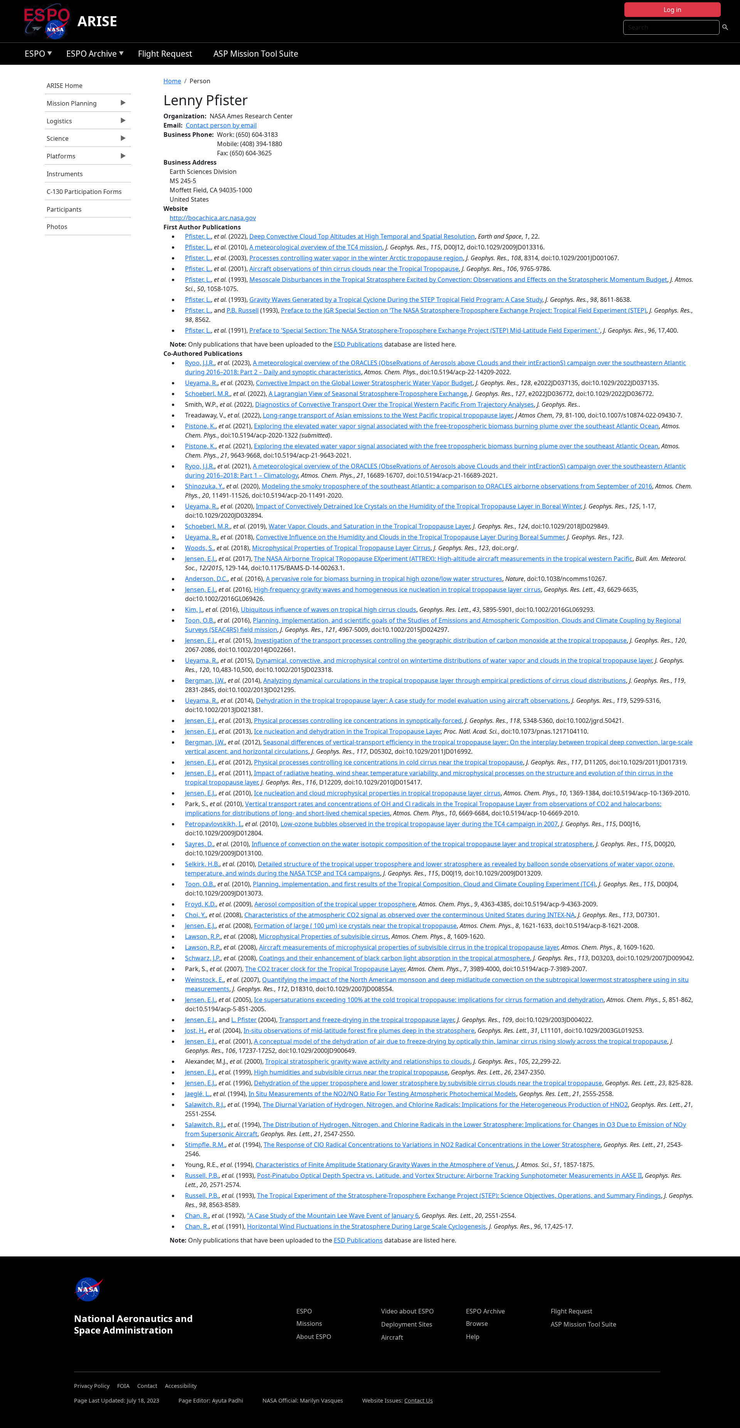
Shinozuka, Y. (204, 486)
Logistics (58, 123)
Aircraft (392, 1337)
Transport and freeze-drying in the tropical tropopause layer (366, 1019)
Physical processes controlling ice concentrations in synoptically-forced (358, 720)
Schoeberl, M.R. (207, 393)
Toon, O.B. (199, 620)
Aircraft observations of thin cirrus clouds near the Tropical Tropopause (354, 268)
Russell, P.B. (202, 1175)
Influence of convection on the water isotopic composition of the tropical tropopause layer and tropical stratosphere (422, 844)
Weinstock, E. (204, 979)
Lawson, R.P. (202, 936)
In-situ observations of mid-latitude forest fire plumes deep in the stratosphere (359, 1030)
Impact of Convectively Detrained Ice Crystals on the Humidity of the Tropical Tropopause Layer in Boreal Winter (418, 506)
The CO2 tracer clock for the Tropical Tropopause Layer (325, 969)
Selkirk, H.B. (202, 864)
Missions (309, 1323)
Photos (57, 226)
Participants (64, 209)
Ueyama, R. (201, 383)
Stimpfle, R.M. (205, 1144)
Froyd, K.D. (200, 904)
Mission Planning (71, 105)
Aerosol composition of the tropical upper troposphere (334, 904)
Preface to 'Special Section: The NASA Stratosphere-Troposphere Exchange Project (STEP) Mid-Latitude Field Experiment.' (424, 330)
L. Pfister (244, 1019)
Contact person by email (221, 125)
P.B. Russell (243, 310)
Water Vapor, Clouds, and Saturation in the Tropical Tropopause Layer (369, 526)
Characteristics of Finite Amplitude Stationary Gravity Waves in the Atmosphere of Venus (384, 1164)
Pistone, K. (200, 426)
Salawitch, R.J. (204, 1104)
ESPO (33, 55)
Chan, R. (197, 1215)
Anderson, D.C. (206, 578)
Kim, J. (193, 609)
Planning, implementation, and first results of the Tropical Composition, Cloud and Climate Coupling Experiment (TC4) (424, 884)
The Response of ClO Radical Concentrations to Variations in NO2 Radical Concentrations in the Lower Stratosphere (432, 1144)
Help (472, 1336)
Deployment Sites (406, 1324)
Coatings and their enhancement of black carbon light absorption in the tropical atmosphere (394, 958)
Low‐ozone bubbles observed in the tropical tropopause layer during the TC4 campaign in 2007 (419, 824)
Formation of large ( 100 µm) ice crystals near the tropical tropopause (355, 925)
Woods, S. (199, 548)
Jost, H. (195, 1030)
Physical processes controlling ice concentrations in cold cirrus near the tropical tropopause (388, 762)
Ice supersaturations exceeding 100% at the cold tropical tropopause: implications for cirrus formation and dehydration (429, 999)
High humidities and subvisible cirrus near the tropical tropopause (351, 1072)
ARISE (97, 21)
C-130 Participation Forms (84, 191)
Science (57, 140)
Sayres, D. (199, 844)
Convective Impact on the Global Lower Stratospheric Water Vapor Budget (364, 383)
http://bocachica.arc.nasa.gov (213, 218)
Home (172, 81)
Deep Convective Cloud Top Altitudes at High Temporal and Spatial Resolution (362, 236)
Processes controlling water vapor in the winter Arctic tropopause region (356, 258)
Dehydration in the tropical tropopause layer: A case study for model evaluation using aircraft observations (412, 700)
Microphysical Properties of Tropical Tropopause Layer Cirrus (341, 548)
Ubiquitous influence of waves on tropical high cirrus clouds (328, 609)
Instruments (65, 174)
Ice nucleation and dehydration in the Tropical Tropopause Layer (347, 731)
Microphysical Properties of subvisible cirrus (323, 936)
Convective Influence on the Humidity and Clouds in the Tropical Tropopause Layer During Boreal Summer (410, 537)
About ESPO (313, 1336)
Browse (477, 1323)
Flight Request (165, 53)
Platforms (60, 158)
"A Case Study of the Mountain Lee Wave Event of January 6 (333, 1215)
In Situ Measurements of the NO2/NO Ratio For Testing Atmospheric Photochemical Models (382, 1094)
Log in (672, 9)
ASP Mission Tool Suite (256, 53)
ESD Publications (358, 344)
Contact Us (418, 1400)
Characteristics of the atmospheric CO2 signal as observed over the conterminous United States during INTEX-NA (409, 915)
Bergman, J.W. (205, 680)
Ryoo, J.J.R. (199, 363)
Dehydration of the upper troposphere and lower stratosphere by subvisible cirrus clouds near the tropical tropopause (428, 1083)
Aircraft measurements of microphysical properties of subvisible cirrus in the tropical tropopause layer (408, 947)
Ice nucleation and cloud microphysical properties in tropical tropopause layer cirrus (377, 793)
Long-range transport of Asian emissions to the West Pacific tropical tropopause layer (387, 415)
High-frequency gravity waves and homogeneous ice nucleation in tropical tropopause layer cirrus (397, 589)
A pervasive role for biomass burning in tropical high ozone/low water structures (384, 578)
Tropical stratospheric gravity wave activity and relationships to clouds (367, 1061)
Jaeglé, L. (197, 1094)
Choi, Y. (195, 915)
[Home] (49, 21)
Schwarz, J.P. (202, 958)
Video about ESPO (407, 1311)
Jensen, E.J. (200, 558)
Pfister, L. (198, 236)
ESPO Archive (89, 55)
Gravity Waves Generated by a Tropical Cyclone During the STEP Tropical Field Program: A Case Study (395, 299)
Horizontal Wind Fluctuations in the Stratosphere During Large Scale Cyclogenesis (366, 1226)
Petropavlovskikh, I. (213, 824)
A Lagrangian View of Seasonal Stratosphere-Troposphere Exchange (368, 393)
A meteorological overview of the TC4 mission (315, 247)
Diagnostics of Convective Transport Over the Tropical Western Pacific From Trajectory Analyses (394, 404)
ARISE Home (64, 85)
